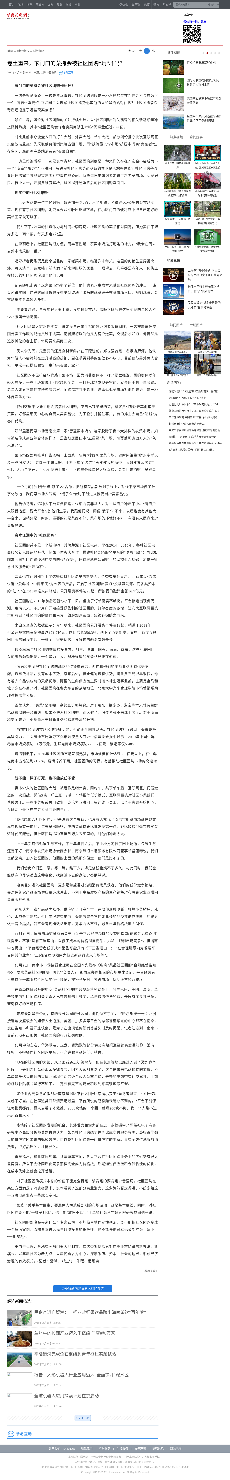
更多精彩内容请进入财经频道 (83, 1288)
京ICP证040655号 (94, 1467)
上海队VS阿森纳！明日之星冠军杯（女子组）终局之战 (205, 275)
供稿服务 (122, 1448)
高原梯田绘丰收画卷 (177, 352)
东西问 (40, 4)
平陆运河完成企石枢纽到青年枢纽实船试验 (75, 1354)
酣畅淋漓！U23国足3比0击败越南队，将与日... (195, 391)
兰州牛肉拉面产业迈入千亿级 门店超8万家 (74, 1333)
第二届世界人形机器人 (177, 375)
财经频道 (39, 51)
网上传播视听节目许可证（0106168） (62, 1467)
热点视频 (176, 137)
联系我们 (87, 1448)
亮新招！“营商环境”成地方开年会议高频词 (192, 436)
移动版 (123, 4)
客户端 (136, 4)
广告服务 (104, 1448)
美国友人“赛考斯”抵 (207, 352)
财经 (68, 4)
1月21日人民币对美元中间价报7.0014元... (192, 449)
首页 (12, 4)
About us (69, 1448)
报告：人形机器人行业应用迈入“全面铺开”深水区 (81, 1375)
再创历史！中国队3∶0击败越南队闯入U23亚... (195, 404)
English (167, 4)
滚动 (21, 4)
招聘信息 (158, 1448)
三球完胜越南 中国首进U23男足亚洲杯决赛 (193, 417)
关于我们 (54, 1448)
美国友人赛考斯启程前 (207, 375)
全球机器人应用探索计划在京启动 (66, 1395)
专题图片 (196, 325)
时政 (30, 4)
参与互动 (68, 72)
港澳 (77, 4)
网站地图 (175, 1448)
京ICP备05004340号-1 (151, 1467)
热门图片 (176, 325)
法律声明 (140, 1448)
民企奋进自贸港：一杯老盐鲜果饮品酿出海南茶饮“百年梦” (90, 1312)
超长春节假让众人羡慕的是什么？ (188, 423)
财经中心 (23, 51)
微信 (147, 4)
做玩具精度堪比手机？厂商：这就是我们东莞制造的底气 (207, 167)
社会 (59, 4)
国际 (50, 4)
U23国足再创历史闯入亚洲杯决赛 (187, 398)
